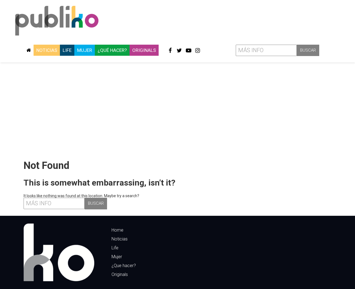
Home (117, 230)
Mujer (84, 50)
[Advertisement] (177, 109)
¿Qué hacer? (112, 50)
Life (67, 50)
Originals (144, 50)
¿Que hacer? (123, 265)
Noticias (46, 50)
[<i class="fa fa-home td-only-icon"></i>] (29, 50)
